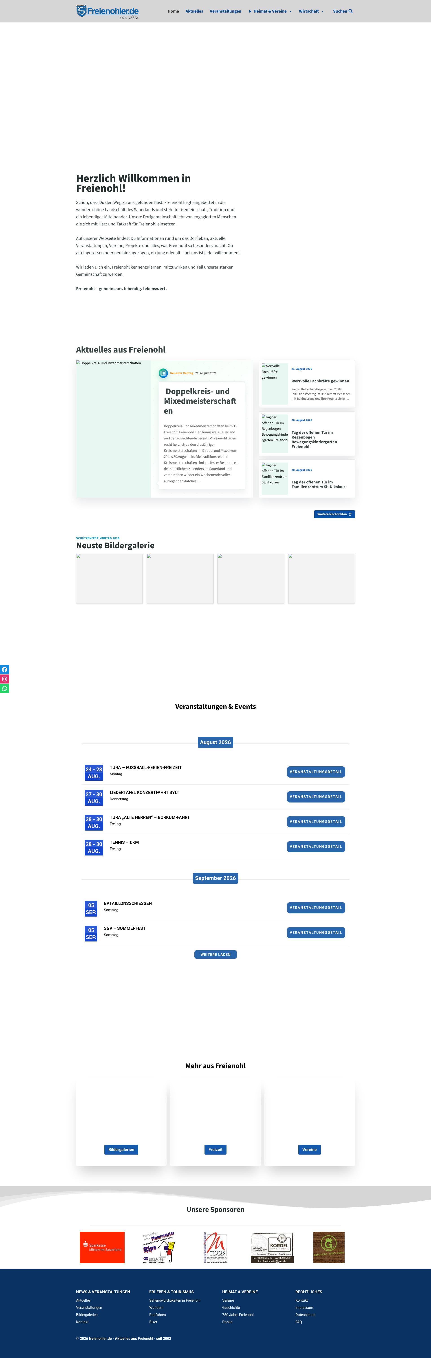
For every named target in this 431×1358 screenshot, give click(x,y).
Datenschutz (305, 1315)
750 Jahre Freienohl (238, 1315)
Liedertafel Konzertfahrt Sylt (144, 792)
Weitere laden (216, 954)
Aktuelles (194, 11)
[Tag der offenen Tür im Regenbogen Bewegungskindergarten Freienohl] (275, 433)
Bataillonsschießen (128, 903)
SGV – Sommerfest (125, 928)
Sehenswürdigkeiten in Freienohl (174, 1300)
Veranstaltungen (225, 11)
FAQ (298, 1322)
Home (173, 11)
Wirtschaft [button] (309, 11)
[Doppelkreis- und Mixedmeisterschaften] (113, 429)
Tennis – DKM (124, 842)
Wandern (156, 1307)
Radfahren (157, 1315)
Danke (227, 1322)
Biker (153, 1322)
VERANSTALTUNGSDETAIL (316, 772)
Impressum (304, 1307)
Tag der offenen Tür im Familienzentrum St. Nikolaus (318, 484)
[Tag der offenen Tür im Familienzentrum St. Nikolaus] (275, 479)
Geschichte (231, 1307)
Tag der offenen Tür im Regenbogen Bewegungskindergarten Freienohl (314, 440)
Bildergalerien (87, 1315)
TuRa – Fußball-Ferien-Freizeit (146, 767)
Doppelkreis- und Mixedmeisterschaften (200, 401)
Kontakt (82, 1322)
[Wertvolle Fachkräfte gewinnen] (275, 384)
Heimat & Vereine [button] (270, 11)
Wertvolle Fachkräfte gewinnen (320, 381)
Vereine (228, 1300)
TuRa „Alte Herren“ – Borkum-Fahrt (150, 817)
